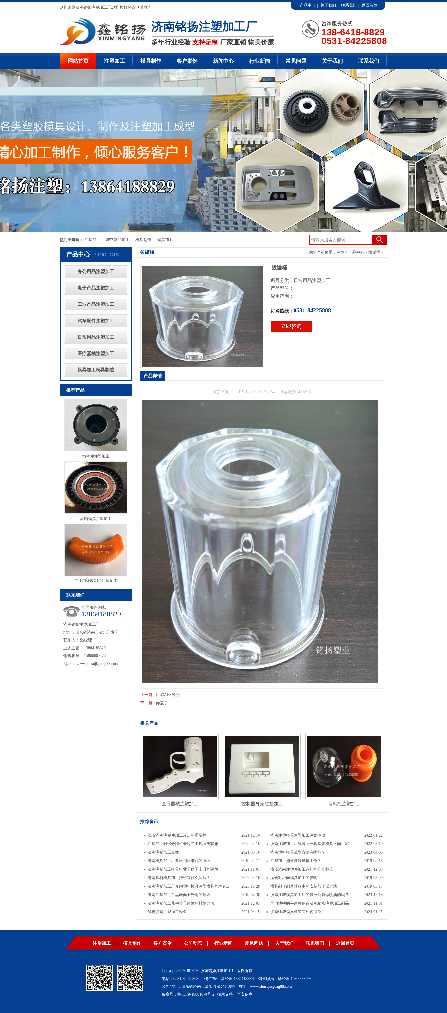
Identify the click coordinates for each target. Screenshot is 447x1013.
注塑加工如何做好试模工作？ (295, 860)
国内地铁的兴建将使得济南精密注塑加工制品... (311, 903)
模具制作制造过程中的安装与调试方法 (303, 886)
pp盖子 (162, 703)
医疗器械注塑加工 (96, 353)
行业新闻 (259, 61)
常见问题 (296, 61)
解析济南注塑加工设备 (167, 912)
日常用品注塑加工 (96, 337)
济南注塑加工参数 (163, 852)
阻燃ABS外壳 (168, 694)
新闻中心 (223, 61)
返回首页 (369, 5)
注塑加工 (114, 61)
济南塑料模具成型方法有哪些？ (297, 852)
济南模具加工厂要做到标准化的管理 (179, 860)
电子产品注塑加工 (96, 287)
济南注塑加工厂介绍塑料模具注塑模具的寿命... (188, 886)
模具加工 (165, 239)
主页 (340, 252)
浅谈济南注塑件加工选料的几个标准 (301, 869)
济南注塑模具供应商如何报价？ (297, 912)
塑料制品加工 (118, 239)
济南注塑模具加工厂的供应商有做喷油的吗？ (309, 895)
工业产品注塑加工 (96, 304)
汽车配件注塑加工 (96, 320)
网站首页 (78, 61)
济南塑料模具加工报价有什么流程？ (179, 877)
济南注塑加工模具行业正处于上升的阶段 (183, 869)
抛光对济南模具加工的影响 (293, 877)
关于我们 (328, 5)
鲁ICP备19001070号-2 (195, 994)
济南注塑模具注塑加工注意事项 (297, 835)
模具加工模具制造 (96, 369)
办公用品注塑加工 (96, 271)
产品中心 (307, 5)
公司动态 (193, 943)
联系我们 (349, 5)
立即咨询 (291, 326)
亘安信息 (245, 994)
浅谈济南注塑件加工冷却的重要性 (177, 835)
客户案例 (187, 61)
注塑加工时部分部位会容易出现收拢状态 (183, 843)
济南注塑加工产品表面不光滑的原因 (179, 895)
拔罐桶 (374, 252)
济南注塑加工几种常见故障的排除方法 (181, 903)
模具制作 (150, 61)
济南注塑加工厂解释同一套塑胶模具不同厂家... (311, 843)
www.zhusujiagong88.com (97, 663)
